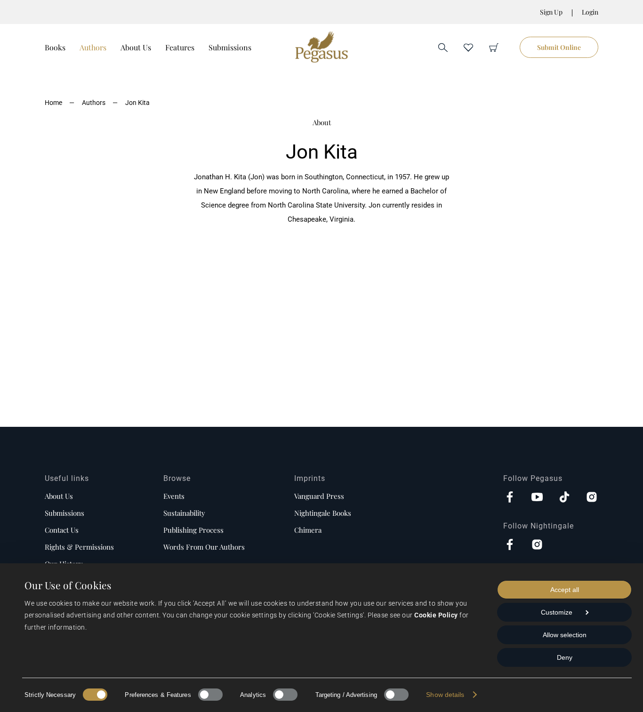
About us (59, 496)
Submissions (230, 47)
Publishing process (193, 530)
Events (174, 496)
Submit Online (559, 47)
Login (590, 12)
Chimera (308, 530)
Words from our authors (204, 547)
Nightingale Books (322, 513)
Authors (93, 47)
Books (55, 47)
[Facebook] (509, 497)
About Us (136, 47)
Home (53, 102)
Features (179, 47)
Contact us (62, 530)
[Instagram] (591, 497)
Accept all (564, 589)
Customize (556, 612)
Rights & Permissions (79, 547)
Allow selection (565, 635)
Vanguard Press (319, 496)
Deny (564, 657)
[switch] (210, 694)
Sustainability (184, 513)
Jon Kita (137, 102)
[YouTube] (537, 497)
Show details (445, 694)
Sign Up (551, 12)
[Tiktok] (564, 497)
